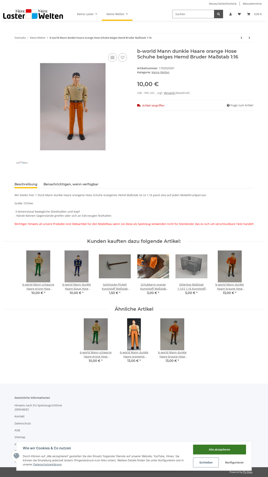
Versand (169, 93)
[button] (230, 14)
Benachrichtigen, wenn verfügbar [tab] (71, 184)
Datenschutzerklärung (47, 464)
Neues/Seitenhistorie (223, 3)
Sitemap (20, 437)
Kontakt (20, 416)
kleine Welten (161, 72)
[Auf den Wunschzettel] (122, 57)
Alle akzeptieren (219, 449)
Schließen (206, 462)
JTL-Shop (247, 472)
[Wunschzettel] (239, 14)
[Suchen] (218, 14)
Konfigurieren (234, 462)
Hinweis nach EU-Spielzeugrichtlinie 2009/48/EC (38, 407)
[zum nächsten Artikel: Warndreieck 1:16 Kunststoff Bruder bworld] (249, 38)
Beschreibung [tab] (26, 184)
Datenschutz (23, 423)
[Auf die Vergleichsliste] (112, 57)
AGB (17, 430)
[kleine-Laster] (33, 14)
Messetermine (252, 3)
